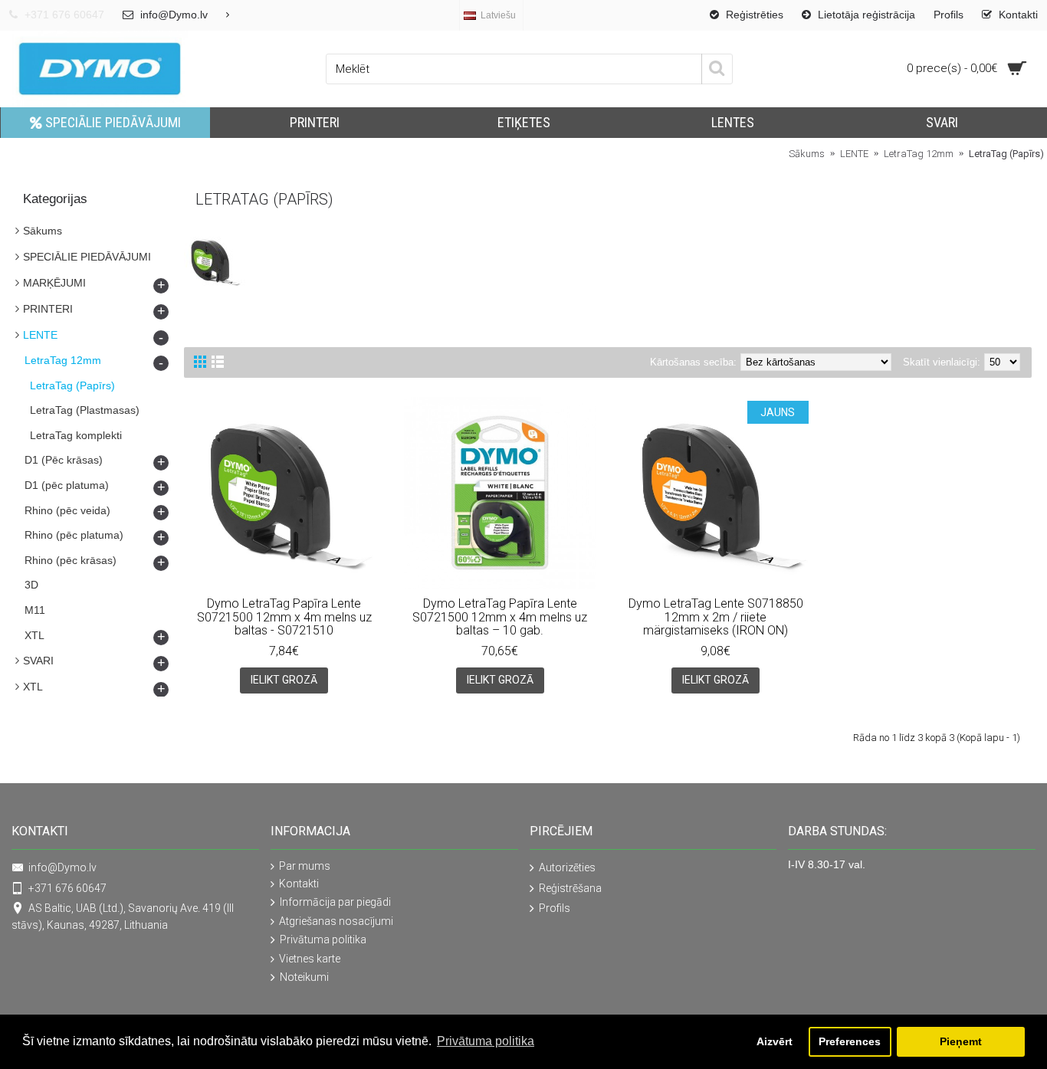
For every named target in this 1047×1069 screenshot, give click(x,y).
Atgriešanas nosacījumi (336, 921)
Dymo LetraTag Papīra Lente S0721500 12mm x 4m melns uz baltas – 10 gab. (499, 617)
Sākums (42, 231)
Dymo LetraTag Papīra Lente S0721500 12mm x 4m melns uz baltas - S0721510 (284, 617)
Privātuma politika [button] (485, 1041)
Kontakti (299, 883)
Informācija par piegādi (335, 902)
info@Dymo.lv (62, 867)
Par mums (304, 866)
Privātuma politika (323, 939)
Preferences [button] (850, 1041)
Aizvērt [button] (775, 1041)
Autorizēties (567, 867)
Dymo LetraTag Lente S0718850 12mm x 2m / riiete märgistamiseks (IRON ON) (716, 617)
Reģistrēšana (570, 887)
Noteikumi (304, 977)
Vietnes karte (309, 959)
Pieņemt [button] (961, 1041)
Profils (554, 908)
